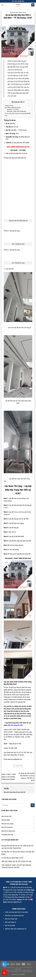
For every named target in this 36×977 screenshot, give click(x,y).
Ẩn (23, 102)
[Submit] (33, 805)
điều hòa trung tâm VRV (15, 725)
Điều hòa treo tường (7, 824)
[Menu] (2, 5)
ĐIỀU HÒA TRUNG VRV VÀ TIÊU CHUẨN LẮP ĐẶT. (16, 861)
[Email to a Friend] (21, 765)
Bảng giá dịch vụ (28, 970)
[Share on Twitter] (18, 765)
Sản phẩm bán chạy (7, 834)
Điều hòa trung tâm (7, 827)
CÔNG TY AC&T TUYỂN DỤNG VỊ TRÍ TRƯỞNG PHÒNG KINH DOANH (8, 777)
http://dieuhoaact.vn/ (20, 929)
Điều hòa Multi (5, 820)
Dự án (24, 12)
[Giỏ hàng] (32, 4)
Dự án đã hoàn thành (16, 12)
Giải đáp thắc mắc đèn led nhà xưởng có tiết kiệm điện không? (17, 853)
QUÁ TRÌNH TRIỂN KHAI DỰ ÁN (13, 107)
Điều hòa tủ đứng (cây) (8, 831)
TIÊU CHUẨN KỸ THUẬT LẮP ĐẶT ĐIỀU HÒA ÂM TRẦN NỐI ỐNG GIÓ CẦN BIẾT (16, 866)
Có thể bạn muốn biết (26, 971)
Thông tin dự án (9, 105)
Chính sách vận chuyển (11, 971)
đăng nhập (12, 792)
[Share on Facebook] (14, 765)
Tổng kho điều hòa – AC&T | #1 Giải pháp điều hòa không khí (17, 968)
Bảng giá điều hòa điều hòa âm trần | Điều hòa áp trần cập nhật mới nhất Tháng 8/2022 (17, 847)
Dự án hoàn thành (15, 970)
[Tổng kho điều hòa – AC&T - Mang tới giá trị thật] (18, 5)
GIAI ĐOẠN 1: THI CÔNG (12, 109)
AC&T (6, 744)
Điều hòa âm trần (6, 816)
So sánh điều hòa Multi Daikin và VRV (12, 858)
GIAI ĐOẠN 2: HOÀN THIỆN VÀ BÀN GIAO (16, 111)
